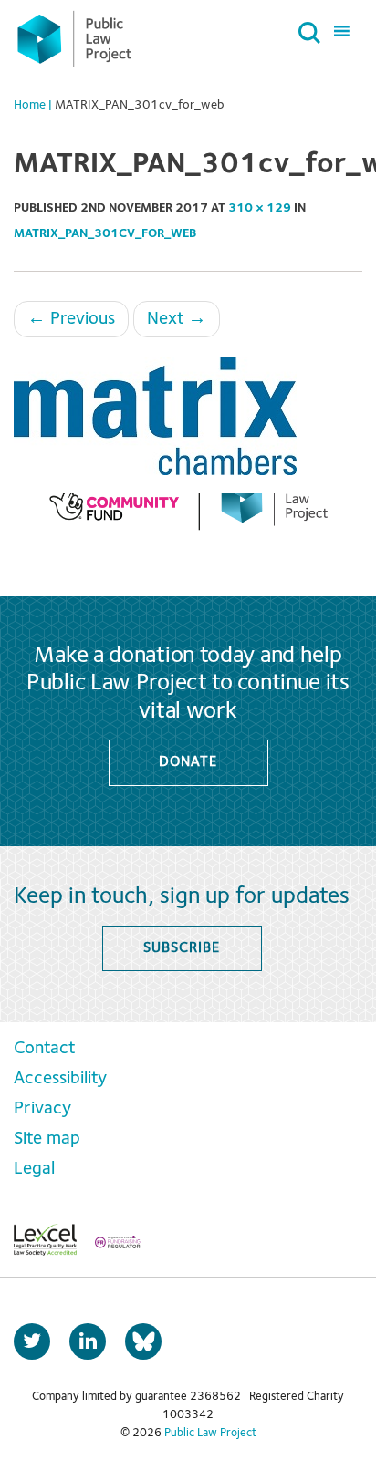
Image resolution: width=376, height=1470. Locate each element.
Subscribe (181, 948)
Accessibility (60, 1079)
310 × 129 (259, 208)
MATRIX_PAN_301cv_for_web (105, 233)
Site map (47, 1139)
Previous (71, 319)
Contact (44, 1049)
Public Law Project (210, 1433)
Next (176, 319)
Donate (187, 762)
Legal (34, 1169)
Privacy (42, 1109)
